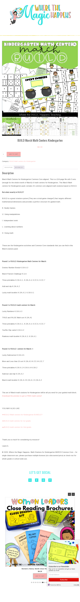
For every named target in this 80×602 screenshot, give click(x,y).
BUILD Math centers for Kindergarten (22, 161)
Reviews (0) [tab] (19, 167)
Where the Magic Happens (40, 15)
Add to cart (13, 154)
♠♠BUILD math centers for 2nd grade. (17, 427)
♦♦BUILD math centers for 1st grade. (16, 421)
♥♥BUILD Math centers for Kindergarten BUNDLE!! (22, 415)
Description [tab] (8, 167)
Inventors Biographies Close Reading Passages (40, 569)
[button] (74, 44)
